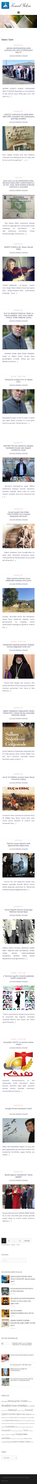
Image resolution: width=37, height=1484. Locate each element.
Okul (16, 1427)
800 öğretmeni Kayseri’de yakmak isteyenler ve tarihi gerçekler (21, 1379)
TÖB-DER (7, 1434)
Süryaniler (6, 1430)
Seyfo (23, 1427)
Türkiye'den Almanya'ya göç (17, 1438)
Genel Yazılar (18, 641)
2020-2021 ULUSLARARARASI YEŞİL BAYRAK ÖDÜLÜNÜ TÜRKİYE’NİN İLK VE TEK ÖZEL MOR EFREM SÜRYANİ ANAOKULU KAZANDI (18, 184)
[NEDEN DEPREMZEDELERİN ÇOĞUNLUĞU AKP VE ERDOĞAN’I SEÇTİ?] (18, 72)
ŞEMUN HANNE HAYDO (22, 1442)
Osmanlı (20, 1427)
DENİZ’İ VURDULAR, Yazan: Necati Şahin (18, 248)
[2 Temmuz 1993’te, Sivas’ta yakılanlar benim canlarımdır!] (18, 998)
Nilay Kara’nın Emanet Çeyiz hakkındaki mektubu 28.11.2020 (18, 579)
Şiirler (32, 1442)
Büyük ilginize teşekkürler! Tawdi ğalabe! (18, 1176)
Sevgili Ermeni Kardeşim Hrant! (18, 1109)
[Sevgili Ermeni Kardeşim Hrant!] (18, 1130)
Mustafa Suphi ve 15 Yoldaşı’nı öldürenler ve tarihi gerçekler (22, 1343)
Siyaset (27, 1427)
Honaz (16, 1420)
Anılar (29, 1406)
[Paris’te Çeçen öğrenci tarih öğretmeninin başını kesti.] (18, 865)
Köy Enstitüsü (11, 1423)
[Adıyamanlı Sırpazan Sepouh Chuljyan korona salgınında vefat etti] (18, 666)
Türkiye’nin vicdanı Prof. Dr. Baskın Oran (19, 381)
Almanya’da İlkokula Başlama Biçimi (22, 1355)
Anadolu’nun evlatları (14, 1405)
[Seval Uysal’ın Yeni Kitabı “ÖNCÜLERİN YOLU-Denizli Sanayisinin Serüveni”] (18, 536)
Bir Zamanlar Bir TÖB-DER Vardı (20, 1365)
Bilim (2, 1410)
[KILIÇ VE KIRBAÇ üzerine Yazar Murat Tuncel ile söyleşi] (18, 799)
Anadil (29, 1401)
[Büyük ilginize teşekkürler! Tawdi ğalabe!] (18, 1196)
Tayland (30, 1430)
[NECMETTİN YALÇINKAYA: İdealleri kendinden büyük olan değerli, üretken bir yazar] (18, 470)
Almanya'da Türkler (18, 1401)
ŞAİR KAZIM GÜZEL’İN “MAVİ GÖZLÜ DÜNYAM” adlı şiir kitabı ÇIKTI (22, 1279)
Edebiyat (18, 45)
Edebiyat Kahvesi (21, 1410)
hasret (3, 1420)
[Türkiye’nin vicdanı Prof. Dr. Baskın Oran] (18, 401)
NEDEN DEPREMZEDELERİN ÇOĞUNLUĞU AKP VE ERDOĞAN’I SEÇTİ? (18, 50)
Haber (32, 1417)
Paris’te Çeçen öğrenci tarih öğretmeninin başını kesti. (18, 844)
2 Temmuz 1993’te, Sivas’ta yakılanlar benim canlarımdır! (18, 977)
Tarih (25, 1430)
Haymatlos (9, 1420)
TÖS (10, 1434)
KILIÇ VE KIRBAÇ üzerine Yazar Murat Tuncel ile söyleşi (18, 778)
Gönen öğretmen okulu (24, 1417)
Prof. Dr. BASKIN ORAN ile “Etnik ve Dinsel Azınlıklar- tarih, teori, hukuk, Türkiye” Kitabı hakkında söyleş (18, 315)
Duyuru (6, 1410)
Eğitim (18, 178)
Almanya (4, 1401)
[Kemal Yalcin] (18, 5)
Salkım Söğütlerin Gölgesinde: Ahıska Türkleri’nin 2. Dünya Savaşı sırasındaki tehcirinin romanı (18, 713)
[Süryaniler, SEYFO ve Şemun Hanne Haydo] (18, 1064)
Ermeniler (11, 1414)
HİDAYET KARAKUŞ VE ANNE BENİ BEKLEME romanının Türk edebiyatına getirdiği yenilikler (18, 117)
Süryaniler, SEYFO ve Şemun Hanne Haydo (18, 1043)
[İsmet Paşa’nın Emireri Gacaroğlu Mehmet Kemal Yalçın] (18, 931)
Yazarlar (9, 1442)
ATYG (33, 1406)
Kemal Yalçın (4, 1423)
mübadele (10, 1426)
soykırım (31, 1427)
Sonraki (27, 1241)
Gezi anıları (14, 1417)
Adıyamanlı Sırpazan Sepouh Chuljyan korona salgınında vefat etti (18, 646)
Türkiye (13, 1434)
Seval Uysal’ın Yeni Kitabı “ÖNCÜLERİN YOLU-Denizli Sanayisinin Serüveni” (18, 514)
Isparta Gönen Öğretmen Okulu (27, 1420)
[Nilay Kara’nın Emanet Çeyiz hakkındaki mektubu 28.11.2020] (18, 600)
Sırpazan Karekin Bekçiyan (17, 1430)
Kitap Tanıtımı (18, 376)
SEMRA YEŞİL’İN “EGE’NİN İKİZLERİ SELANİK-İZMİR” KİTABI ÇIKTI (22, 1323)
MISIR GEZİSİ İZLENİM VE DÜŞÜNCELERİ (18, 1369)
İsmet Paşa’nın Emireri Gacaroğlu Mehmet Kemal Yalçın (18, 911)
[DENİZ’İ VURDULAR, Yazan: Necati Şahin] (18, 269)
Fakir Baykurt (27, 1414)
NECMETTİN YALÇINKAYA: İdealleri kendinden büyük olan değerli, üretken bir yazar (18, 448)
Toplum (3, 1434)
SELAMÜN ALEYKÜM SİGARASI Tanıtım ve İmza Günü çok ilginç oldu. (22, 1300)
